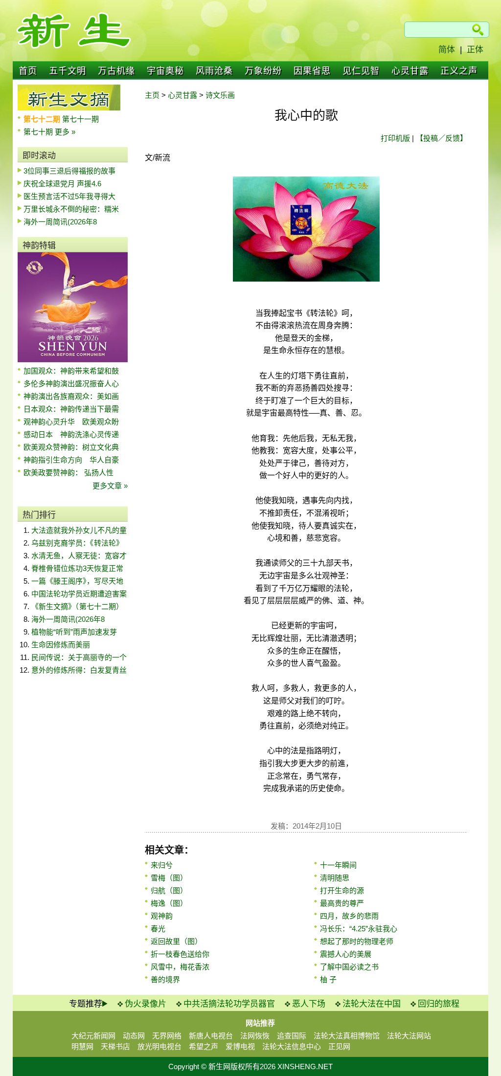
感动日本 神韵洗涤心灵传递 (71, 434)
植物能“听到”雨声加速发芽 (74, 632)
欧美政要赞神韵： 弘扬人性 (68, 472)
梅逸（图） (169, 903)
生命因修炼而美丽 (60, 644)
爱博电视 (240, 1046)
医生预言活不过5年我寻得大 (69, 196)
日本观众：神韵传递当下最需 (71, 409)
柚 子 (328, 979)
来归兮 (162, 865)
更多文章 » (110, 486)
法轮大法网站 (409, 1036)
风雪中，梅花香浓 (180, 967)
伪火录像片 (145, 1004)
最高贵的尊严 (342, 903)
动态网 (134, 1036)
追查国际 (291, 1036)
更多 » (65, 132)
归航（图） (169, 890)
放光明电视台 (159, 1046)
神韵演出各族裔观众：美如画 (71, 396)
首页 (28, 71)
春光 (158, 928)
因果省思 (312, 71)
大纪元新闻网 (93, 1036)
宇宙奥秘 (165, 71)
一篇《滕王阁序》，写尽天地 (77, 581)
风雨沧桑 (214, 71)
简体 (446, 49)
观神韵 (162, 916)
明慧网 (82, 1046)
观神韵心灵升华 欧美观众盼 (71, 421)
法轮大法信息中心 (291, 1046)
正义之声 (459, 71)
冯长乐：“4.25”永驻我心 (358, 928)
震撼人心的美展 (345, 954)
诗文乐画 (220, 95)
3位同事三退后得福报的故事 (69, 171)
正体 (475, 49)
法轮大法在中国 (371, 1004)
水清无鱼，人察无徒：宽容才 (79, 555)
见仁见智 (361, 71)
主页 (152, 95)
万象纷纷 (263, 71)
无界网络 (167, 1036)
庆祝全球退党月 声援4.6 (62, 183)
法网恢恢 (255, 1036)
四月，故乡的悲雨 (349, 916)
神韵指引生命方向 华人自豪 (71, 460)
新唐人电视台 (211, 1036)
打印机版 (395, 138)
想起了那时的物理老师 (356, 941)
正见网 (339, 1046)
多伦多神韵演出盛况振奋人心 (71, 383)
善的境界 (165, 979)
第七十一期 (80, 119)
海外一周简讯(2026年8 (60, 222)
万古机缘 (116, 71)
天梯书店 (115, 1046)
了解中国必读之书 (349, 967)
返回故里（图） (176, 941)
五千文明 (67, 71)
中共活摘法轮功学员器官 (229, 1004)
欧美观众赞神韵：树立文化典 (71, 447)
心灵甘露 (410, 71)
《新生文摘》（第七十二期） (77, 606)
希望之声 (203, 1046)
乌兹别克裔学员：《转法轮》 (77, 543)
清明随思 (334, 878)
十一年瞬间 (338, 865)
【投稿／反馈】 (441, 138)
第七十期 (39, 132)
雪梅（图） (169, 878)
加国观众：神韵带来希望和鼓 (71, 371)
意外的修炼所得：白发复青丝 (79, 670)
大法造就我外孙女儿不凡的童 (79, 530)
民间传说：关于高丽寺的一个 (79, 657)
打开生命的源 (342, 890)
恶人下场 (308, 1004)
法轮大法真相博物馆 (347, 1036)
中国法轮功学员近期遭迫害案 (79, 594)
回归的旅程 (438, 1004)
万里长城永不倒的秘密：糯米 (71, 209)
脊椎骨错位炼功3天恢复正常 (77, 568)
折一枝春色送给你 (180, 954)
